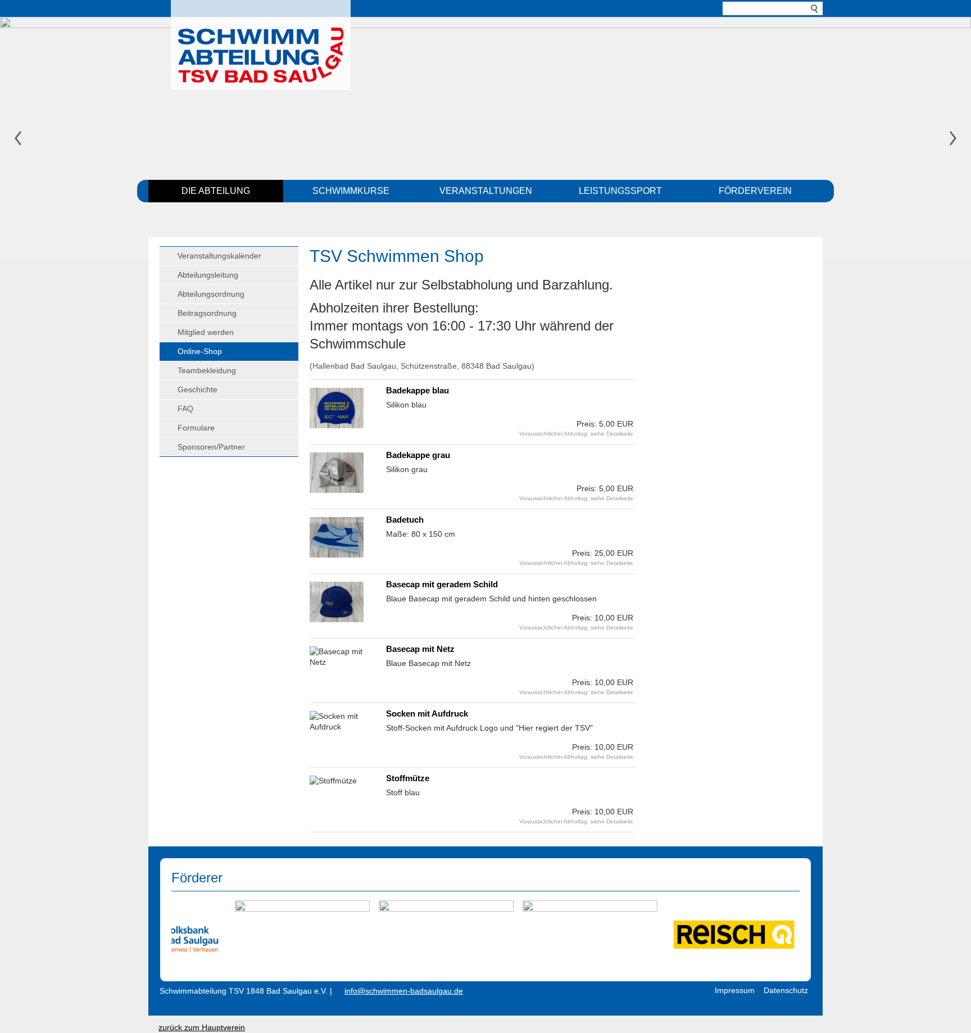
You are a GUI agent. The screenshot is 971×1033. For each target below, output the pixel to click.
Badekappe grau (418, 455)
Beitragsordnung (207, 313)
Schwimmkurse (350, 191)
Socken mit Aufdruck (427, 713)
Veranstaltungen (485, 191)
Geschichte (197, 389)
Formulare (196, 427)
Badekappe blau (417, 390)
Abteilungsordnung (211, 293)
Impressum (735, 990)
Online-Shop (200, 351)
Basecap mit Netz (420, 649)
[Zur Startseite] (261, 42)
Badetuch (405, 519)
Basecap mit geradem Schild (442, 584)
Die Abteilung (216, 191)
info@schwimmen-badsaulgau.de (403, 990)
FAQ (185, 408)
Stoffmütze (407, 778)
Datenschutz (786, 990)
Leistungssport (620, 191)
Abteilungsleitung (208, 274)
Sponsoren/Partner (211, 446)
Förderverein (755, 191)
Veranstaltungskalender (219, 255)
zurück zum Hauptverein (201, 1027)
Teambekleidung (207, 370)
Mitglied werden (206, 332)
